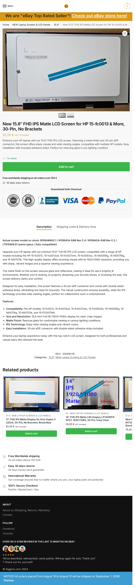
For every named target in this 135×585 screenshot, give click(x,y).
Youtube (8, 533)
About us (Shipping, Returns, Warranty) (26, 510)
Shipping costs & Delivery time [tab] (76, 226)
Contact (7, 514)
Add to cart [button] (31, 433)
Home (6, 24)
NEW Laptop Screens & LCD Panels (31, 24)
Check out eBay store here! (99, 15)
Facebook (9, 528)
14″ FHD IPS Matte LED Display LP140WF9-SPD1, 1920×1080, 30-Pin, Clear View (90, 419)
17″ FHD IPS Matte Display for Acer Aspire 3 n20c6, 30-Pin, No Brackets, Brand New (31, 421)
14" (67, 413)
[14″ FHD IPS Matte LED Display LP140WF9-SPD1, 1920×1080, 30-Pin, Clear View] (91, 393)
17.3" (8, 416)
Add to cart (66, 166)
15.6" (56, 24)
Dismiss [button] (9, 580)
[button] (127, 6)
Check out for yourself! (19, 562)
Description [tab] (44, 226)
